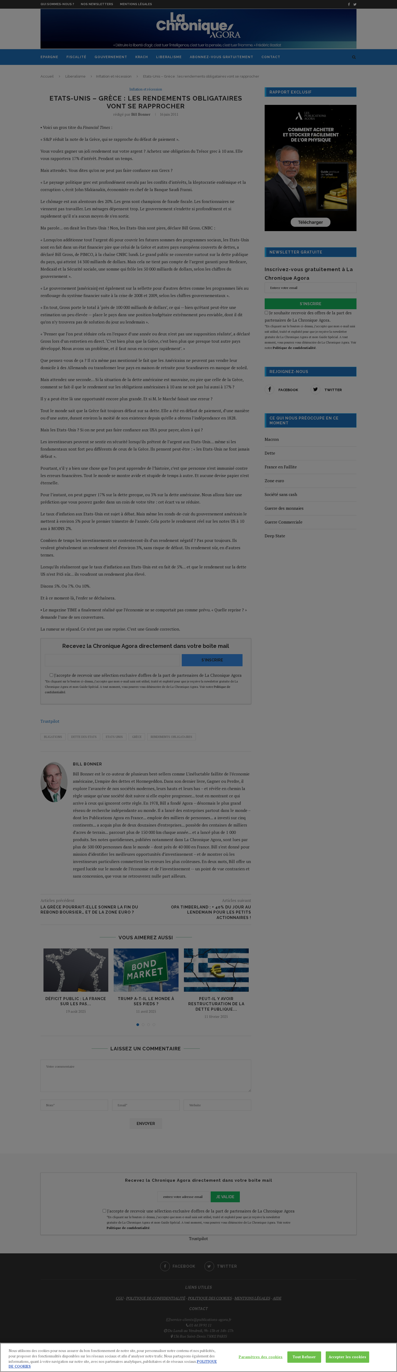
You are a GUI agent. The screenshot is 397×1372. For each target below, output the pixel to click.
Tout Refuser (304, 1356)
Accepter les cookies (347, 1356)
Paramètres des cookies (261, 1356)
